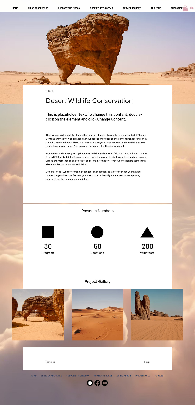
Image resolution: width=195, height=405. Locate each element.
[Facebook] (97, 383)
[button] (185, 8)
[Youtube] (105, 383)
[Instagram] (90, 383)
